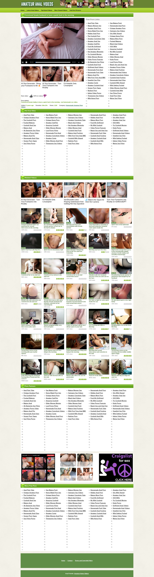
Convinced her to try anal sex (30, 275)
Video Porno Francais (95, 59)
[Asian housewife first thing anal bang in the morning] (76, 341)
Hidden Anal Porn (94, 33)
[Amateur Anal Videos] (37, 7)
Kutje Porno (114, 59)
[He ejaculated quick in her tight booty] (121, 291)
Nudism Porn (92, 90)
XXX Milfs (113, 46)
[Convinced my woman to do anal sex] (54, 266)
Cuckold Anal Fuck (94, 65)
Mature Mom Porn (116, 39)
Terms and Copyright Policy (84, 560)
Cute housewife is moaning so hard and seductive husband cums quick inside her (98, 226)
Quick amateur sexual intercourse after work (28, 326)
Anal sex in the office (95, 375)
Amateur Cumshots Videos (119, 75)
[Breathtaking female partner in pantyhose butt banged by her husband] (121, 266)
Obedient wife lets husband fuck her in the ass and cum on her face (99, 276)
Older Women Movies (95, 57)
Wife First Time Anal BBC (96, 77)
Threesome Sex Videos (96, 96)
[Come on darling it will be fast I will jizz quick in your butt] (76, 316)
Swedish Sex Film (94, 80)
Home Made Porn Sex (95, 31)
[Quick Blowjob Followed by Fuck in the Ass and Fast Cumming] (76, 241)
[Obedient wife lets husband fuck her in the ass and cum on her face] (99, 266)
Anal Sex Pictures (75, 10)
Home (22, 10)
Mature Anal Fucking (117, 70)
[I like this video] (31, 96)
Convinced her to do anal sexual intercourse (74, 275)
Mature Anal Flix (93, 75)
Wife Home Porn (93, 98)
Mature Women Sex (94, 26)
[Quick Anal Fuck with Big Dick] (31, 241)
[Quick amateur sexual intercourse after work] (31, 316)
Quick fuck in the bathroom (120, 224)
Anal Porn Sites (115, 96)
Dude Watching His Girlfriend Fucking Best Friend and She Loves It (30, 377)
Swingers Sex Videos (117, 31)
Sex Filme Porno (116, 93)
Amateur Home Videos (81, 573)
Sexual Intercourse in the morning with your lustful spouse (29, 352)
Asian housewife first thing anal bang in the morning (76, 351)
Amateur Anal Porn (94, 28)
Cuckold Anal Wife (116, 90)
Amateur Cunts (93, 83)
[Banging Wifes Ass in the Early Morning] (121, 316)
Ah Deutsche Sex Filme (96, 62)
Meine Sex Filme (116, 98)
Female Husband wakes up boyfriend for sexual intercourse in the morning (30, 226)
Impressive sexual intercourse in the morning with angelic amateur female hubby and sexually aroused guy (121, 252)
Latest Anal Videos (33, 10)
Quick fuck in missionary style (53, 250)
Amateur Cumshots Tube (96, 39)
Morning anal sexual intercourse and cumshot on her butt (98, 352)
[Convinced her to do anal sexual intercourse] (76, 266)
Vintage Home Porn (117, 36)
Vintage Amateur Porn (117, 28)
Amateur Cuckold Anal (95, 85)
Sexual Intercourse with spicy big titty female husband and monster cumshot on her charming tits (53, 302)
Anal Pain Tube (93, 23)
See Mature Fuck (116, 23)
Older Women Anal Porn (118, 88)
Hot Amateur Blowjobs (95, 52)
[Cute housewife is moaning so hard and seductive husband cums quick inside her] (99, 216)
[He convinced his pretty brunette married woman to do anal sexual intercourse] (76, 291)
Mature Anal (114, 54)
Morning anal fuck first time (97, 250)
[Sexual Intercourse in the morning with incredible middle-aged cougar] (121, 341)
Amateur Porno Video (117, 67)
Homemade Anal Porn (117, 26)
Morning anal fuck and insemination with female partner (74, 226)
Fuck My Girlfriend (94, 46)
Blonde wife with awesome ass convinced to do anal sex (31, 300)
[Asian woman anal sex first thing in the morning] (54, 341)
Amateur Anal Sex (94, 41)
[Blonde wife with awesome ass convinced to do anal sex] (31, 291)
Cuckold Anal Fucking (117, 77)
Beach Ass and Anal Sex (118, 65)
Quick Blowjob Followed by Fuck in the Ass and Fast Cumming (74, 251)
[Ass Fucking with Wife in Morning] (99, 316)
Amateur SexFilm (94, 44)
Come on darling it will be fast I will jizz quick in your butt (76, 326)
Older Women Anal (116, 57)
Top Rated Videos (46, 10)
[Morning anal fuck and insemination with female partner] (76, 216)
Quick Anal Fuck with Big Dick (30, 250)
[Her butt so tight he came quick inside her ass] (99, 291)
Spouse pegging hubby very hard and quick (53, 326)
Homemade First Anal (95, 70)
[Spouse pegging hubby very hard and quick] (54, 316)
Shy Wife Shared (116, 33)
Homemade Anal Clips (118, 80)
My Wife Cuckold (116, 52)
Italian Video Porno (94, 93)
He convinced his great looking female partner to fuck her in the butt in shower (54, 226)
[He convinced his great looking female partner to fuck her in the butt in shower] (54, 216)
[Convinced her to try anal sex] (31, 266)
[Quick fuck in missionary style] (54, 241)
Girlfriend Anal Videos (95, 67)
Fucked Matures (115, 41)
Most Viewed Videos (60, 10)
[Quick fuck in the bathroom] (121, 216)
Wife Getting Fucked (117, 85)
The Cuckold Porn (94, 36)
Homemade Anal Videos (118, 72)
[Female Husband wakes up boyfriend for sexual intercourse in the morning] (31, 216)
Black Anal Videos (116, 44)
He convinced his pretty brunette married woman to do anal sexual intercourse (76, 301)
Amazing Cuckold (116, 49)
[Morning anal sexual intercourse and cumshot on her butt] (99, 341)
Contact (70, 560)
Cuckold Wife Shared (117, 83)
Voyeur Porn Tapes (94, 88)
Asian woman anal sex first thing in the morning (52, 351)
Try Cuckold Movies (94, 54)
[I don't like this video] (45, 96)
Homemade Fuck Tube (95, 72)
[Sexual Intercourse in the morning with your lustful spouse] (31, 341)
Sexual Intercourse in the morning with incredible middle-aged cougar (121, 352)
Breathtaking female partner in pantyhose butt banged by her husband (121, 276)
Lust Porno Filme (116, 62)
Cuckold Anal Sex (94, 49)
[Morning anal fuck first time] (99, 241)
